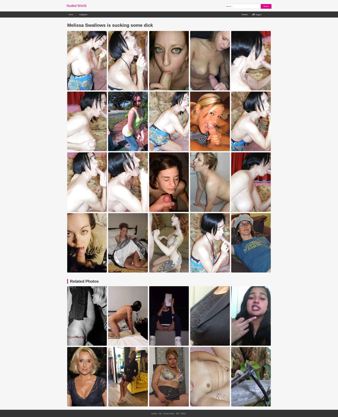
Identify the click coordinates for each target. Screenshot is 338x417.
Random (244, 15)
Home (71, 15)
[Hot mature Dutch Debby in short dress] (128, 406)
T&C (160, 413)
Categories (83, 15)
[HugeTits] (210, 345)
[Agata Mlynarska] (87, 406)
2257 (178, 413)
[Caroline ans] (169, 345)
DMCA (183, 413)
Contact (154, 413)
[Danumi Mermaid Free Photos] (251, 406)
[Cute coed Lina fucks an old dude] (210, 406)
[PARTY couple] (87, 345)
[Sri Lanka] (251, 345)
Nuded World (76, 6)
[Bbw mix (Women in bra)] (169, 406)
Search (266, 6)
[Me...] (128, 345)
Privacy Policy (168, 413)
